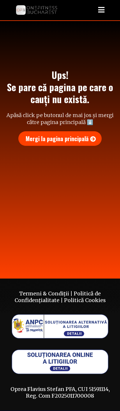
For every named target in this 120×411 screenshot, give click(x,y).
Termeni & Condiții (44, 293)
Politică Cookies (85, 300)
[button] (100, 10)
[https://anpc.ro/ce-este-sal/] (60, 326)
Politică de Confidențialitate (58, 297)
